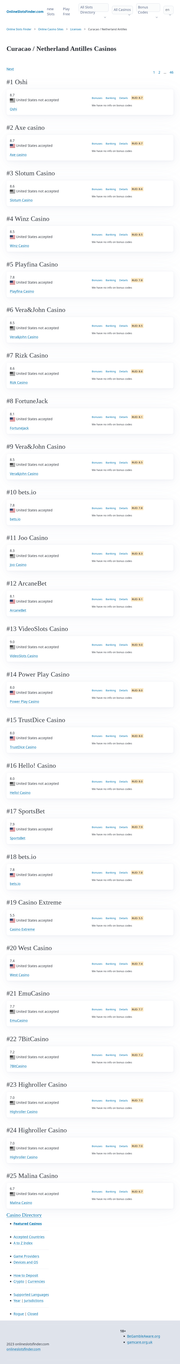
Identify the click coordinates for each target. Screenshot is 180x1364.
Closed (32, 1314)
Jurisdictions (33, 1300)
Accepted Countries (29, 1237)
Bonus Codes (143, 10)
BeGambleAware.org (143, 1336)
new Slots (50, 11)
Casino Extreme (22, 929)
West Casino (19, 975)
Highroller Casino (24, 1111)
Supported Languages (31, 1294)
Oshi (13, 109)
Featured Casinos (28, 1223)
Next (10, 69)
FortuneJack (19, 428)
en (167, 9)
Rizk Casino (19, 382)
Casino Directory (24, 1215)
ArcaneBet (18, 610)
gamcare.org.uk (139, 1342)
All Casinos (122, 9)
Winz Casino (19, 245)
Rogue (19, 1314)
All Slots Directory (87, 10)
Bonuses (97, 98)
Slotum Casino (21, 200)
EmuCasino (19, 1020)
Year (17, 1300)
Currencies (36, 1281)
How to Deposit (26, 1275)
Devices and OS (26, 1262)
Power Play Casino (24, 701)
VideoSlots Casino (24, 656)
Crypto (19, 1281)
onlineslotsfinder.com (24, 1349)
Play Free (66, 11)
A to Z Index (23, 1243)
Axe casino (18, 154)
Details (123, 98)
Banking (111, 98)
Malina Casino (21, 1202)
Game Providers (26, 1256)
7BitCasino (18, 1066)
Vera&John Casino (24, 337)
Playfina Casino (22, 291)
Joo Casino (18, 564)
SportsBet (17, 838)
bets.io (15, 519)
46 (171, 72)
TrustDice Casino (23, 747)
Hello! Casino (20, 792)
